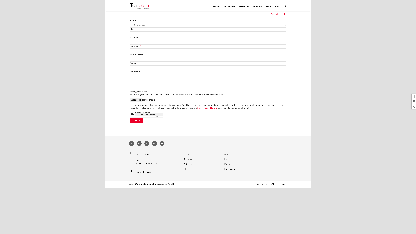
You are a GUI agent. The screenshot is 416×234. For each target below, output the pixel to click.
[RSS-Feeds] (162, 143)
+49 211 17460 (142, 154)
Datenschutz (262, 184)
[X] (146, 143)
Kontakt (227, 164)
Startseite (275, 14)
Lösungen (215, 6)
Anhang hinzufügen (177, 93)
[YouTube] (154, 143)
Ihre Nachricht (136, 71)
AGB (273, 184)
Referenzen (244, 6)
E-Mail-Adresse (137, 54)
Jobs (277, 6)
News (268, 6)
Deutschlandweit (143, 172)
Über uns (257, 6)
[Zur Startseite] (139, 5)
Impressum (229, 169)
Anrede (133, 20)
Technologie (229, 6)
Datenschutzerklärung (207, 108)
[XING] (131, 143)
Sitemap (281, 184)
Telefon (133, 63)
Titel (131, 29)
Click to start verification (149, 114)
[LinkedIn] (139, 143)
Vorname (134, 37)
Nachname (135, 46)
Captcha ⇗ (158, 117)
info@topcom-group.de (146, 163)
